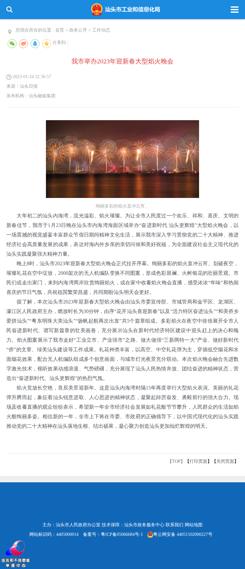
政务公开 (78, 30)
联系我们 (174, 524)
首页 (59, 30)
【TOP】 (176, 461)
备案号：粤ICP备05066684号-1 (113, 534)
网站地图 (194, 524)
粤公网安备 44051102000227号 (182, 534)
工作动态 (101, 30)
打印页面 (198, 461)
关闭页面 (225, 461)
